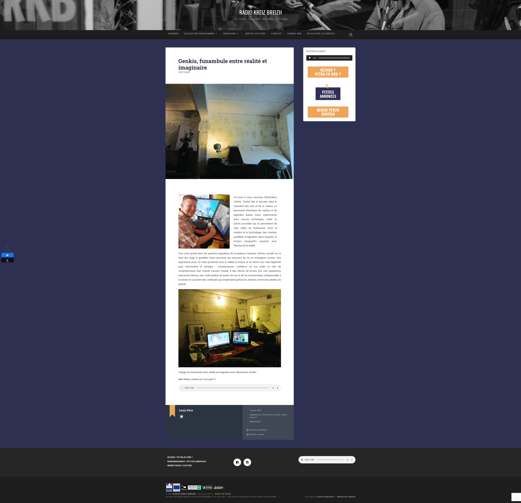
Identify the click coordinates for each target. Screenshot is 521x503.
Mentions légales (346, 497)
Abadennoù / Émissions (261, 414)
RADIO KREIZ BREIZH (260, 12)
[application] (329, 58)
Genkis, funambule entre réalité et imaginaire (222, 64)
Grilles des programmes (199, 33)
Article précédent (258, 430)
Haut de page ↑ (223, 494)
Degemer (173, 33)
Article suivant (257, 434)
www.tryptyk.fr (325, 497)
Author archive (181, 416)
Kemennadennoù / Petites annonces (186, 461)
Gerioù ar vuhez (255, 33)
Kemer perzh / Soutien (179, 465)
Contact (276, 33)
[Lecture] (310, 58)
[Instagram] (248, 462)
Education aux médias (321, 33)
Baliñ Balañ (184, 72)
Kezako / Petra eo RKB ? (180, 457)
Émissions (229, 33)
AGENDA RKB (294, 33)
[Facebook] (238, 462)
